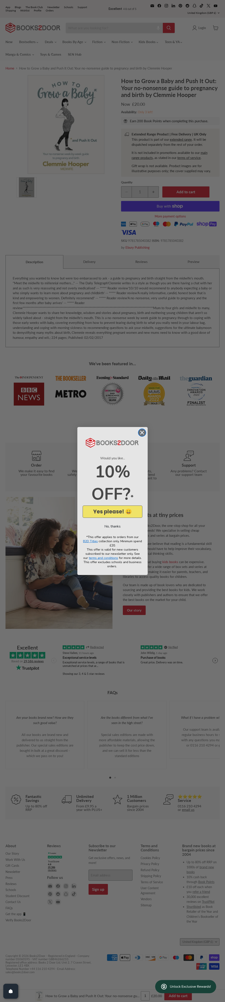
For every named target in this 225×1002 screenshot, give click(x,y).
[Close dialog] (142, 432)
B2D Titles (90, 541)
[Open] (10, 991)
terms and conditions (103, 558)
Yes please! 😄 (112, 511)
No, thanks (112, 526)
